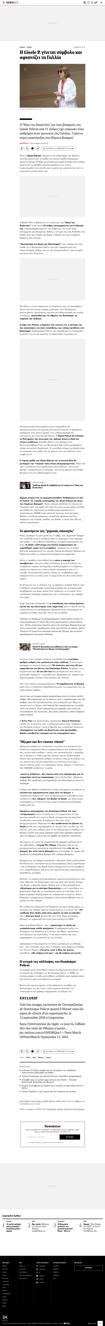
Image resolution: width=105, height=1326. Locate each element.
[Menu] (3, 2)
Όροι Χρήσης (23, 1272)
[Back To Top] (100, 1323)
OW (54, 1278)
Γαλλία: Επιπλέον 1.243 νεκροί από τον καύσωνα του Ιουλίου (49, 1091)
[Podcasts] (92, 2)
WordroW (68, 1109)
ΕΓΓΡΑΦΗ (88, 1268)
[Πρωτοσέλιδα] (84, 2)
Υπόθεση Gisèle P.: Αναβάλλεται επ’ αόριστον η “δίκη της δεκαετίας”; (58, 486)
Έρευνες (4, 1290)
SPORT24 (56, 1269)
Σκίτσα (4, 1296)
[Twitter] (27, 148)
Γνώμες (4, 1275)
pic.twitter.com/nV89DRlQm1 (40, 1032)
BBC (58, 536)
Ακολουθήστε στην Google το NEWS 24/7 (36, 1101)
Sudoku (60, 1109)
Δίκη (34, 1057)
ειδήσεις (78, 1101)
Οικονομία (5, 1278)
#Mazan (48, 1028)
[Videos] (88, 2)
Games (30, 1109)
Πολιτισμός (5, 1281)
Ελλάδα (4, 1266)
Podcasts (5, 1300)
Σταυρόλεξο (51, 1109)
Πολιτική (4, 1269)
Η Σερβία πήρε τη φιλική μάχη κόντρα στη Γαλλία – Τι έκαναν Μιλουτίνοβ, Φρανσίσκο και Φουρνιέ (49, 1080)
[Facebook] (22, 148)
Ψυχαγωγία (5, 1284)
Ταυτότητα (22, 1269)
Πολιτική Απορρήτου (25, 1275)
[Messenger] (32, 148)
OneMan (55, 1272)
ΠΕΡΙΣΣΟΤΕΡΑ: (25, 1067)
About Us (22, 1266)
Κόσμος (22, 47)
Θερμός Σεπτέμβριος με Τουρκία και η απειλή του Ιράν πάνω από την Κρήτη (52, 1086)
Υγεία (4, 1287)
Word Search (79, 1109)
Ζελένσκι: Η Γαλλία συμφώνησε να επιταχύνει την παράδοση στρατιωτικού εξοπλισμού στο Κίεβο (49, 1071)
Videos (4, 1303)
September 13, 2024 (54, 1037)
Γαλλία (29, 47)
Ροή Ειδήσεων (6, 1293)
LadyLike (56, 1275)
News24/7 (56, 1266)
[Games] (96, 2)
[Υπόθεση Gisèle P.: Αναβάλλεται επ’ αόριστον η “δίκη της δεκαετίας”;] (25, 485)
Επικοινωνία (22, 1278)
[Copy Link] (38, 148)
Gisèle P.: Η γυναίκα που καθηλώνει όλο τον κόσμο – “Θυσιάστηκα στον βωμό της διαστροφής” (56, 647)
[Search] (101, 2)
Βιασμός (41, 1057)
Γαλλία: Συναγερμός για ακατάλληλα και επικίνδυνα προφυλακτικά (51, 1076)
